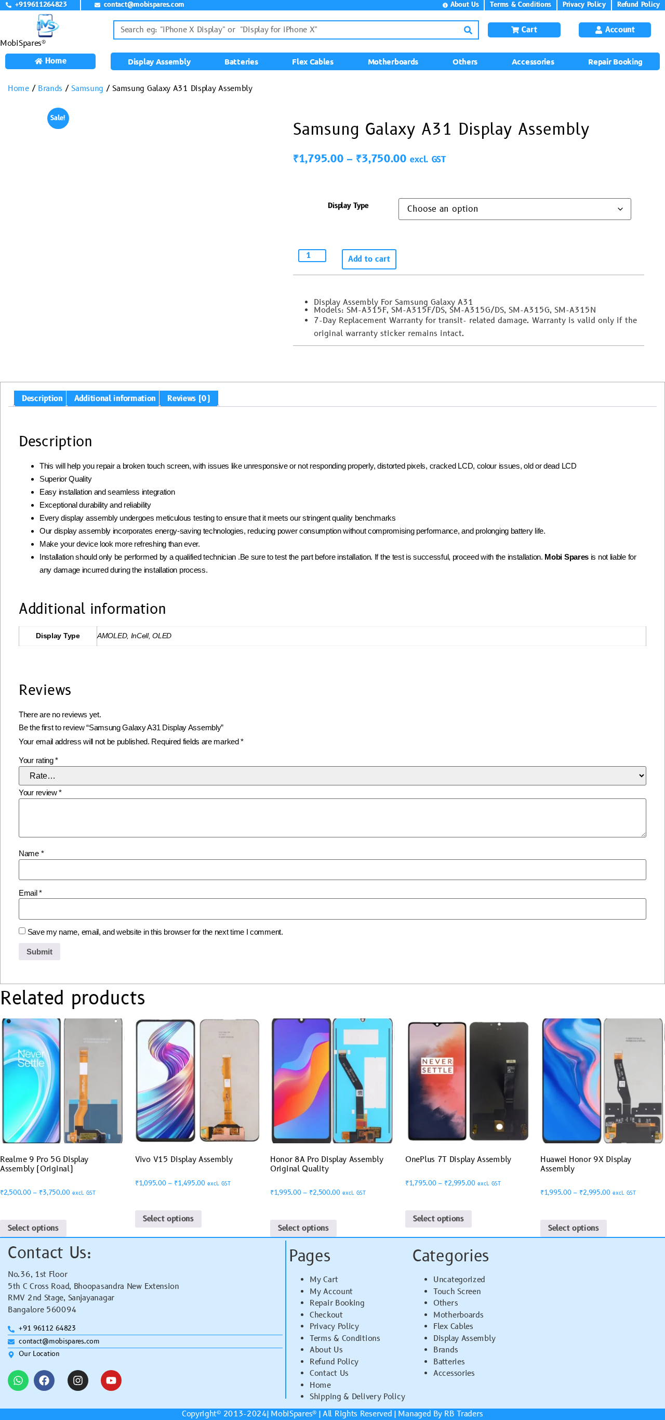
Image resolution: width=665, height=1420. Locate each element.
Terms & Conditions (345, 1338)
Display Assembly (159, 61)
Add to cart (369, 259)
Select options (33, 1228)
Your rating (38, 760)
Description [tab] (42, 398)
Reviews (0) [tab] (188, 398)
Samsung (87, 88)
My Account (331, 1291)
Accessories (533, 61)
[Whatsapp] (18, 1380)
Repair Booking (615, 61)
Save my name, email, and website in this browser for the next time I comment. (155, 932)
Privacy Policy (334, 1326)
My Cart (324, 1279)
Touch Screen (457, 1291)
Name (31, 853)
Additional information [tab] (115, 398)
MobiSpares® (23, 43)
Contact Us (329, 1373)
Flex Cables (313, 61)
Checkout (326, 1315)
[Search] (468, 29)
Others (465, 61)
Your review (40, 792)
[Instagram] (78, 1380)
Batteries (241, 61)
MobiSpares (291, 1414)
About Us (326, 1350)
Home (18, 88)
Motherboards (393, 61)
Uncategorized (459, 1279)
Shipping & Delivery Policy (357, 1396)
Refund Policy (334, 1362)
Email (30, 893)
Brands (50, 88)
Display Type (348, 206)
